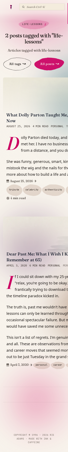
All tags (17, 63)
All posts (49, 63)
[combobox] (42, 6)
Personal (57, 126)
